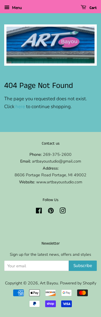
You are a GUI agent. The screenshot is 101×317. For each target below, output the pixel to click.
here (20, 106)
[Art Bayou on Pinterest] (51, 212)
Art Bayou (49, 283)
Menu (16, 7)
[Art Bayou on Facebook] (39, 212)
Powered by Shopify (78, 283)
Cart (92, 8)
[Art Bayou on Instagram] (62, 212)
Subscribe (83, 266)
